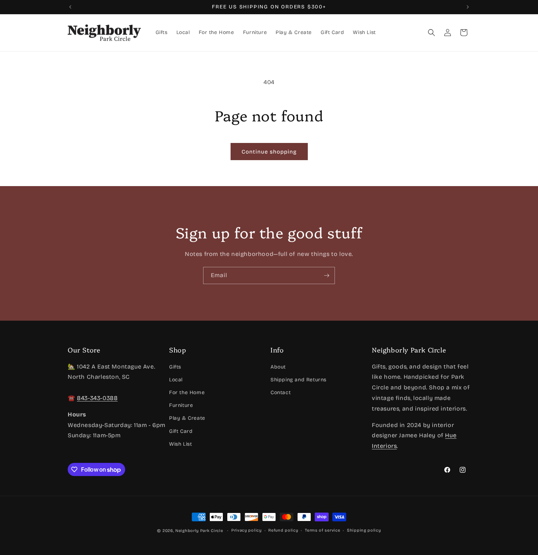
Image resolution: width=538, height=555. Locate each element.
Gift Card (181, 431)
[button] (431, 32)
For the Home (187, 392)
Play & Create (187, 418)
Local (176, 379)
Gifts (175, 366)
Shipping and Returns (298, 379)
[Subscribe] (326, 275)
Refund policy (283, 530)
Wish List (180, 444)
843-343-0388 (97, 397)
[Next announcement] (468, 7)
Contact (280, 392)
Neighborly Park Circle (199, 530)
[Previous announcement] (70, 7)
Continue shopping (269, 151)
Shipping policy (364, 530)
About (278, 366)
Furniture (181, 405)
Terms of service (322, 530)
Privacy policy (246, 530)
